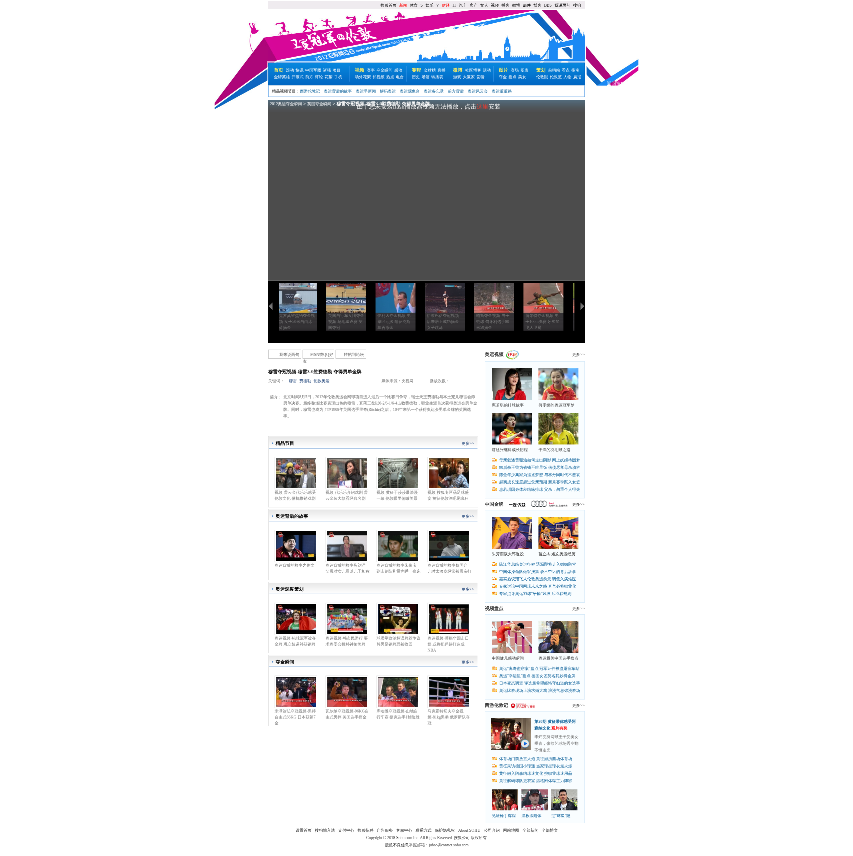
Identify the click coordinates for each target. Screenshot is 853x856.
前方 (309, 77)
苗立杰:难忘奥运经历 (556, 554)
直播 (441, 70)
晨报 (577, 77)
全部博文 (550, 830)
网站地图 (511, 830)
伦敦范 (556, 77)
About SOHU (469, 830)
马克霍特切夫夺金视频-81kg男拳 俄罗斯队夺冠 (448, 717)
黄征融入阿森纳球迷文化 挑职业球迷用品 (535, 773)
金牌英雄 (282, 77)
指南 (575, 70)
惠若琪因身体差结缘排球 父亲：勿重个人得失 (539, 489)
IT (454, 5)
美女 (522, 77)
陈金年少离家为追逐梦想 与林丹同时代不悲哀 (539, 474)
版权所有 (479, 837)
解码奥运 (388, 91)
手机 (338, 77)
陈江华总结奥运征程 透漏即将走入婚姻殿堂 (537, 564)
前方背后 (456, 91)
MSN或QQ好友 (318, 355)
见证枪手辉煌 (504, 815)
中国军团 (313, 70)
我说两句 (562, 5)
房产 (473, 5)
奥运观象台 (410, 91)
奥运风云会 (478, 91)
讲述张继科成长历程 (510, 449)
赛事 (371, 70)
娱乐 (429, 5)
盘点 (512, 77)
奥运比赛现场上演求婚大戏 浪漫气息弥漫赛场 (539, 690)
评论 (319, 77)
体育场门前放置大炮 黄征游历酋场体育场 (535, 758)
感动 (398, 70)
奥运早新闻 (366, 91)
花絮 (329, 77)
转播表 (437, 77)
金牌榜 (430, 70)
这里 (482, 106)
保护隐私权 (445, 830)
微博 (516, 5)
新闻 (403, 5)
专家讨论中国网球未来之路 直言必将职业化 (537, 586)
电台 (400, 77)
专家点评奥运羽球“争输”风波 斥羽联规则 (535, 593)
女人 (484, 5)
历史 (416, 77)
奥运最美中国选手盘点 (558, 658)
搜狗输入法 (325, 830)
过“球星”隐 (560, 815)
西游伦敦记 (310, 91)
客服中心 (404, 830)
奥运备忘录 (434, 91)
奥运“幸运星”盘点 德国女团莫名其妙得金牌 (537, 676)
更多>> (467, 443)
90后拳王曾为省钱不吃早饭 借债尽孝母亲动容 (539, 467)
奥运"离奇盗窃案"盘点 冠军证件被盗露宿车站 (539, 668)
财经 (446, 5)
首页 (278, 70)
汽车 (463, 5)
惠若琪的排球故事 (508, 405)
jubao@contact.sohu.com (448, 845)
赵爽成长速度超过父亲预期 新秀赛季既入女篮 (539, 482)
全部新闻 (530, 830)
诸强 (327, 70)
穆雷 (293, 381)
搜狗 (577, 5)
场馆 (425, 77)
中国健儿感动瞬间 (508, 658)
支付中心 (346, 830)
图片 (503, 70)
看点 (566, 70)
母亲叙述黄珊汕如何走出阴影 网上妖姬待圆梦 (539, 460)
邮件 (527, 5)
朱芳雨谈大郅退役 (508, 554)
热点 (390, 77)
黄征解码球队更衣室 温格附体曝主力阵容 (535, 780)
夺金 (503, 77)
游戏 (457, 77)
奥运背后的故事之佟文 (295, 565)
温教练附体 (531, 815)
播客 (505, 5)
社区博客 (473, 70)
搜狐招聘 (366, 830)
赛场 (515, 70)
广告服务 (385, 830)
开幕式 (298, 77)
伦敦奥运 (322, 381)
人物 (567, 77)
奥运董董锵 (502, 91)
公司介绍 (492, 830)
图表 (524, 70)
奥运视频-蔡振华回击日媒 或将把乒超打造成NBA (448, 644)
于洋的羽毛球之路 (554, 449)
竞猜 (480, 77)
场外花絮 (363, 77)
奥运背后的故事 (338, 91)
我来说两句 (289, 354)
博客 (537, 5)
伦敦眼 (542, 77)
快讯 (300, 70)
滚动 (290, 70)
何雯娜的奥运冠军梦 (556, 405)
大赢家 (469, 77)
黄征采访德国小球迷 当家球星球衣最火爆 (535, 766)
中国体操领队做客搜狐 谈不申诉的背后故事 (537, 571)
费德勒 (305, 381)
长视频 (379, 77)
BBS (548, 5)
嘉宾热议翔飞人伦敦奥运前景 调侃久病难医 (537, 579)
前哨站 (554, 70)
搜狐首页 (389, 5)
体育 (414, 5)
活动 (487, 70)
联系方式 (423, 830)
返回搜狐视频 (621, 83)
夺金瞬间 (385, 70)
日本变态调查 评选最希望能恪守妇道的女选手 (539, 683)
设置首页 (304, 830)
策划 (540, 70)
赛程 (416, 70)
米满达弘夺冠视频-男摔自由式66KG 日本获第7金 (295, 717)
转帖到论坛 (354, 354)
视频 (495, 5)
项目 (337, 70)
